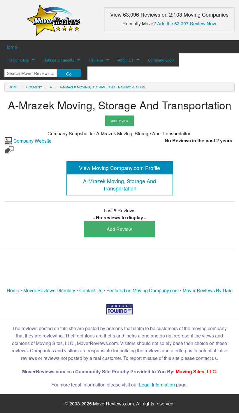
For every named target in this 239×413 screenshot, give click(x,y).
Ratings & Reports (58, 60)
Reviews (96, 60)
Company (34, 87)
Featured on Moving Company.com (142, 290)
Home (13, 87)
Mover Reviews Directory (49, 290)
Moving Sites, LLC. (196, 371)
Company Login (161, 60)
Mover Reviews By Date (208, 290)
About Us (125, 60)
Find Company (16, 60)
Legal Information (157, 384)
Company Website (32, 140)
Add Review (119, 120)
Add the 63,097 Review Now (186, 23)
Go (69, 74)
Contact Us (90, 290)
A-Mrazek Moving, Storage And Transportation (102, 87)
